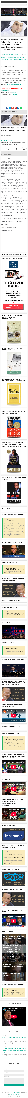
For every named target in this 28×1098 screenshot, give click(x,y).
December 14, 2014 (17, 746)
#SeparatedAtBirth (11, 568)
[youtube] (19, 1096)
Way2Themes (16, 1092)
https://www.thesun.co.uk (14, 84)
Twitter (14, 92)
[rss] (15, 1096)
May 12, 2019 (20, 615)
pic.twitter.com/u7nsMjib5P (11, 743)
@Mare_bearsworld (11, 739)
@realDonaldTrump (18, 857)
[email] (17, 1096)
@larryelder (18, 740)
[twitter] (6, 1096)
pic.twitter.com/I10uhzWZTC (13, 613)
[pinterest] (22, 1096)
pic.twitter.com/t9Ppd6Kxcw (11, 569)
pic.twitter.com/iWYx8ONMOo (12, 992)
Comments (22, 59)
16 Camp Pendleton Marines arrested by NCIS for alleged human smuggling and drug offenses (14, 1050)
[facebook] (8, 1096)
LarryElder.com (5, 90)
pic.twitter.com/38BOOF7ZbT (12, 650)
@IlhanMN (11, 521)
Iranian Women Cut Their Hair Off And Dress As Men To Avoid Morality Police (13, 938)
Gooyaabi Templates (14, 1094)
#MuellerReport (8, 854)
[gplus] (10, 1096)
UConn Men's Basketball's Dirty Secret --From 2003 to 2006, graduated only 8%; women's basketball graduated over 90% (13, 949)
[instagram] (13, 1096)
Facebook (14, 94)
